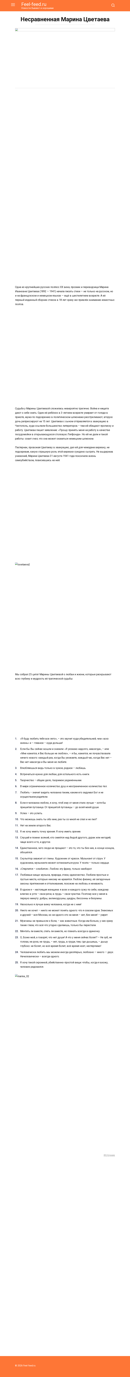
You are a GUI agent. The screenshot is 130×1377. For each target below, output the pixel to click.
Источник (109, 1155)
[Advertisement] (65, 115)
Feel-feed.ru (33, 4)
